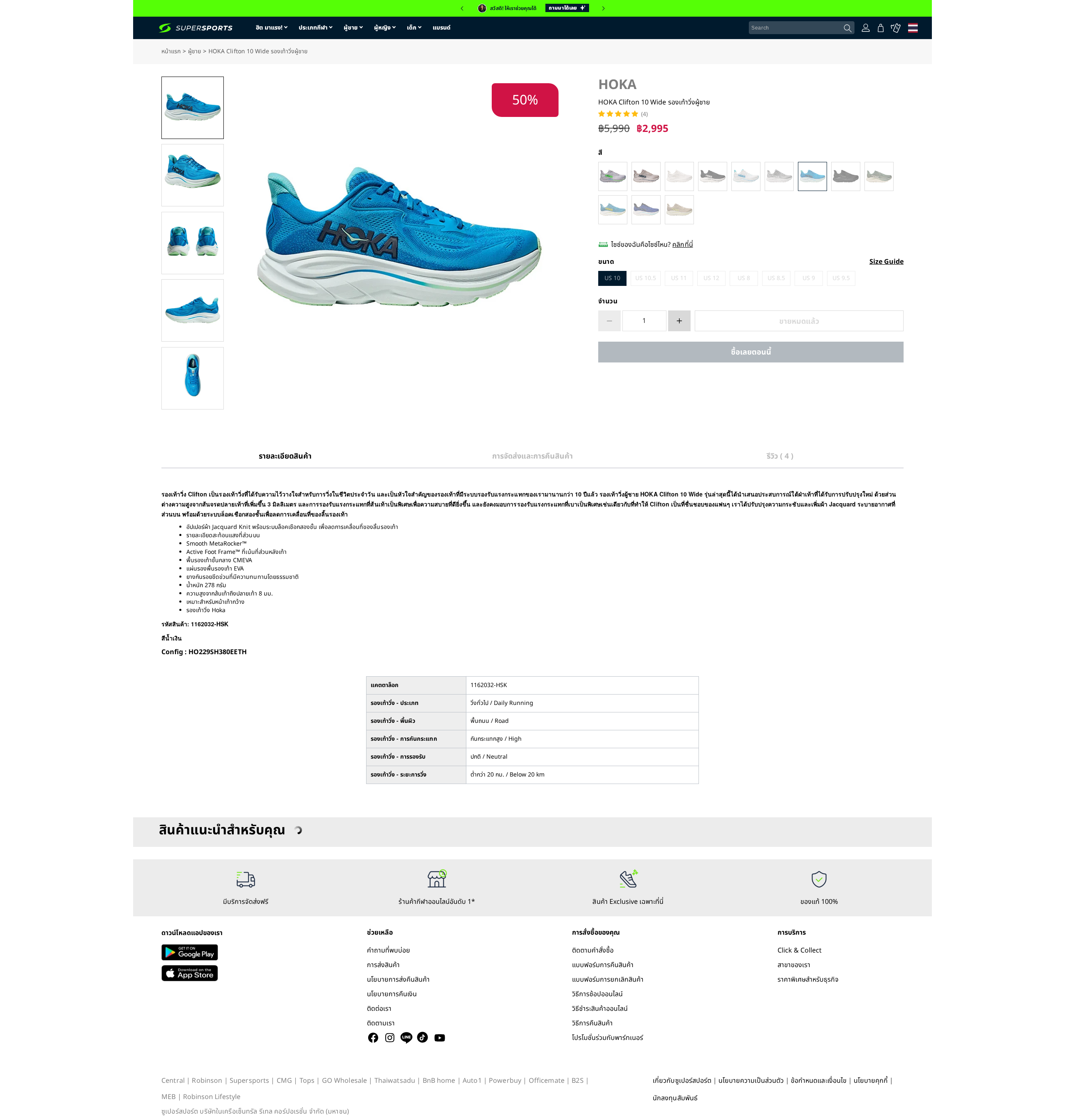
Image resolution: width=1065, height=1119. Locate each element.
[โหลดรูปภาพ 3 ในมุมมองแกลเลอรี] (192, 243)
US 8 (744, 278)
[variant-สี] (612, 176)
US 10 (612, 278)
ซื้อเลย (751, 352)
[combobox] (801, 28)
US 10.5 (645, 278)
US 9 (808, 278)
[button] (462, 8)
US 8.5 (776, 278)
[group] (532, 8)
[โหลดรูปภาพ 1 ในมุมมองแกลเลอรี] (192, 108)
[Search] (847, 28)
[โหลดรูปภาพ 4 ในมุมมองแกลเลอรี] (192, 310)
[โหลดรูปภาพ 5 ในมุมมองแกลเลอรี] (192, 378)
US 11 (679, 278)
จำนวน (608, 301)
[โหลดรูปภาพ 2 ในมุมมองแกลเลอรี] (192, 175)
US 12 (711, 278)
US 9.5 (841, 278)
